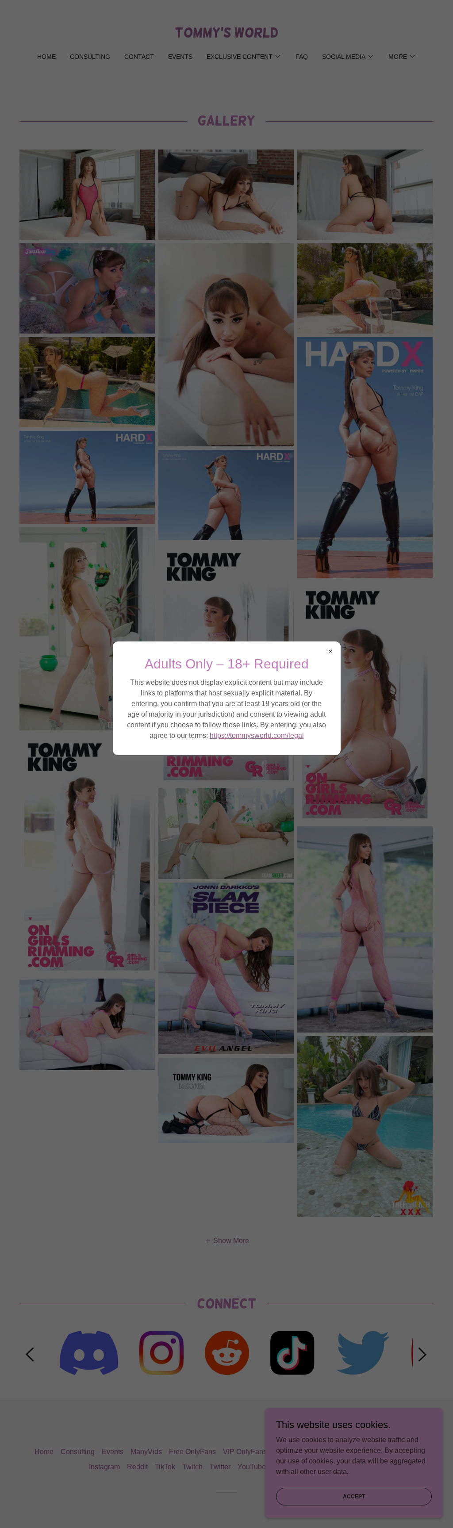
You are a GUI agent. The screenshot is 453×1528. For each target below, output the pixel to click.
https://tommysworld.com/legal (257, 735)
